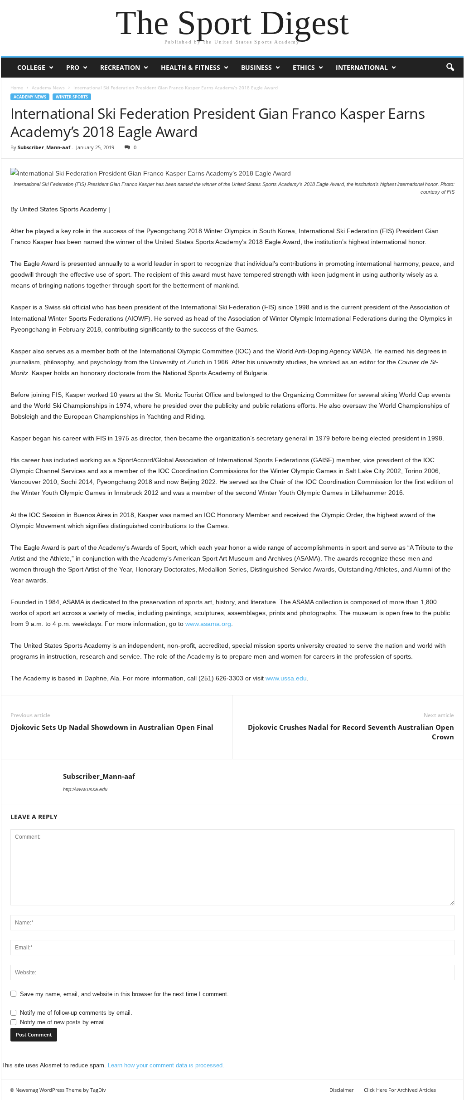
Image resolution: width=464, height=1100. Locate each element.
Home (16, 87)
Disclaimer (341, 1089)
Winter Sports (72, 97)
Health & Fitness (190, 67)
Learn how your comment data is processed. (166, 1065)
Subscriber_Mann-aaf (44, 147)
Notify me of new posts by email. (63, 1022)
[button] (450, 68)
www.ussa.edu (286, 678)
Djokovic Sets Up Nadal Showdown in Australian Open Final (111, 727)
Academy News (48, 87)
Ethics (304, 67)
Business (256, 67)
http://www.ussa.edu (85, 789)
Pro (72, 67)
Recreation (120, 67)
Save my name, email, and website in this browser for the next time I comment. (124, 994)
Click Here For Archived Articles (400, 1089)
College (31, 67)
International (362, 67)
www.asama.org (208, 623)
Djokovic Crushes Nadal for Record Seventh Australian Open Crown (351, 732)
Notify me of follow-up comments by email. (76, 1012)
